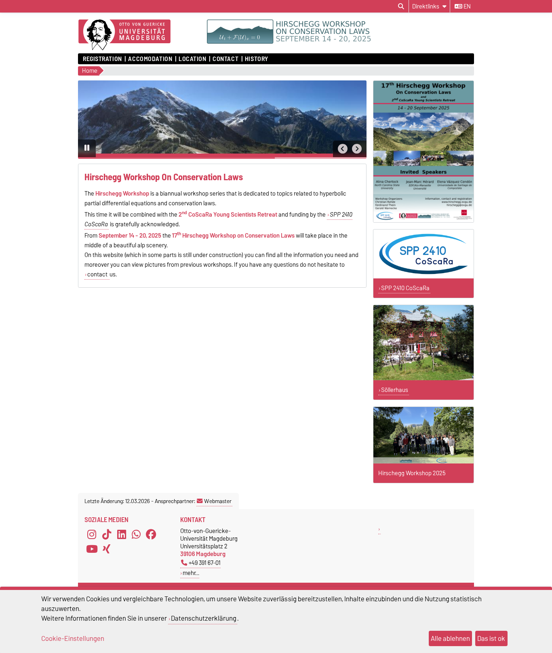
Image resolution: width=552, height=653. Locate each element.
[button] (342, 149)
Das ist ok (491, 638)
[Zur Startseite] (340, 41)
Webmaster (218, 501)
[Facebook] (151, 534)
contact (98, 274)
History (256, 59)
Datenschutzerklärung (203, 618)
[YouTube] (91, 548)
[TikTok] (106, 534)
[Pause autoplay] (87, 148)
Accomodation (150, 59)
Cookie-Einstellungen (72, 638)
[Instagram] (91, 534)
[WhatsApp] (136, 534)
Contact (225, 59)
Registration (102, 59)
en (466, 6)
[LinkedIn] (121, 534)
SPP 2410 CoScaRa (405, 288)
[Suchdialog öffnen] (401, 6)
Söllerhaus (394, 390)
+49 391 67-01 (205, 563)
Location (192, 59)
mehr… (191, 573)
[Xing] (106, 548)
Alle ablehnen (450, 638)
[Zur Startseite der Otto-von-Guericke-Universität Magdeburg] (124, 35)
